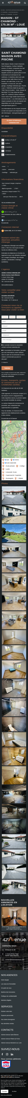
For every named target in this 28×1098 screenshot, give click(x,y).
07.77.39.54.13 (13, 300)
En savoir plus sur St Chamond (9, 418)
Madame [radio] (12, 317)
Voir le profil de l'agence (7, 284)
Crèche (16, 460)
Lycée (8, 469)
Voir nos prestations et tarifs (8, 202)
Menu (3, 3)
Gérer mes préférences (6, 1095)
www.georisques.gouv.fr (19, 113)
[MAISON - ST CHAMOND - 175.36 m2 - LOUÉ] (14, 495)
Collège (22, 466)
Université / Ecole (11, 472)
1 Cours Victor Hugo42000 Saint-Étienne (12, 954)
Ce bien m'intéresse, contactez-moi (14, 121)
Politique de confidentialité (7, 376)
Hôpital (20, 478)
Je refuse (14, 1091)
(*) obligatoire (4, 362)
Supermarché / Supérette (13, 475)
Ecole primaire (10, 466)
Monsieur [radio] (5, 317)
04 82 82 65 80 (8, 281)
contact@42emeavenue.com (14, 959)
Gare (7, 460)
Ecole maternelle (11, 463)
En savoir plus (4, 222)
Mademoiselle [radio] (21, 317)
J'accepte (4, 1091)
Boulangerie (9, 478)
